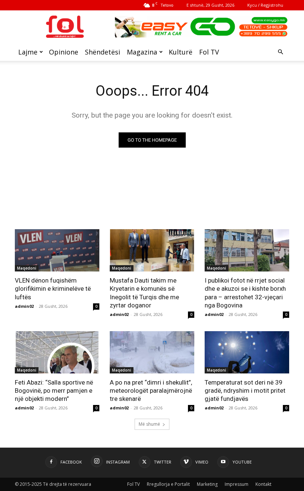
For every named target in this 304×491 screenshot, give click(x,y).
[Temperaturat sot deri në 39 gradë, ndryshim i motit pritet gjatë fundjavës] (247, 352)
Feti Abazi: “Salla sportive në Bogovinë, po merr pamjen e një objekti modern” (54, 390)
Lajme (27, 51)
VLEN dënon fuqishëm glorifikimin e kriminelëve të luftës (53, 288)
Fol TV (209, 51)
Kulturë (180, 51)
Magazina (142, 51)
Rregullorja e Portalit (168, 484)
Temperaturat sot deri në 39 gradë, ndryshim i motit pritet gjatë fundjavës (245, 390)
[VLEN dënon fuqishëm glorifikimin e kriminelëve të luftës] (57, 250)
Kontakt (263, 484)
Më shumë (149, 424)
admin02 (24, 306)
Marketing (207, 484)
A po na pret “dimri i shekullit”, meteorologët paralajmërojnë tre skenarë (151, 390)
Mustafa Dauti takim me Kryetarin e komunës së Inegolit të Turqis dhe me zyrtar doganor (144, 293)
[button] (280, 52)
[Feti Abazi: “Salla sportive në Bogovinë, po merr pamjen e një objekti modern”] (57, 352)
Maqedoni (26, 268)
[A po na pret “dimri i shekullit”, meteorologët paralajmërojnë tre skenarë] (152, 352)
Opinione (63, 51)
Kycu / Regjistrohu (265, 5)
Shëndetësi (102, 51)
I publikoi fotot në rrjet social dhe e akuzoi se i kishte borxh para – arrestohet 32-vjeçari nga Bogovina (245, 293)
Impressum (236, 484)
